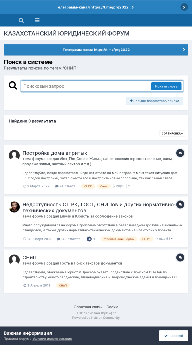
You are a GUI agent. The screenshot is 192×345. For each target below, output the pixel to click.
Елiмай (65, 216)
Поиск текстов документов (98, 263)
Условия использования (52, 338)
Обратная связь (88, 307)
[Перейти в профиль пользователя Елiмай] (14, 207)
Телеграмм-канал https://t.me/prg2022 (92, 7)
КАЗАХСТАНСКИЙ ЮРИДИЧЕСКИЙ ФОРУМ (67, 33)
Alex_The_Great (73, 158)
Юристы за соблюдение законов (104, 216)
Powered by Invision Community (96, 318)
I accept (175, 336)
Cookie (112, 307)
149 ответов (70, 239)
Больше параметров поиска (155, 101)
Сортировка (171, 133)
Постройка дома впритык (54, 153)
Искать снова (166, 86)
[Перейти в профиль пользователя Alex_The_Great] (14, 155)
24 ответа (67, 186)
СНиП (29, 257)
